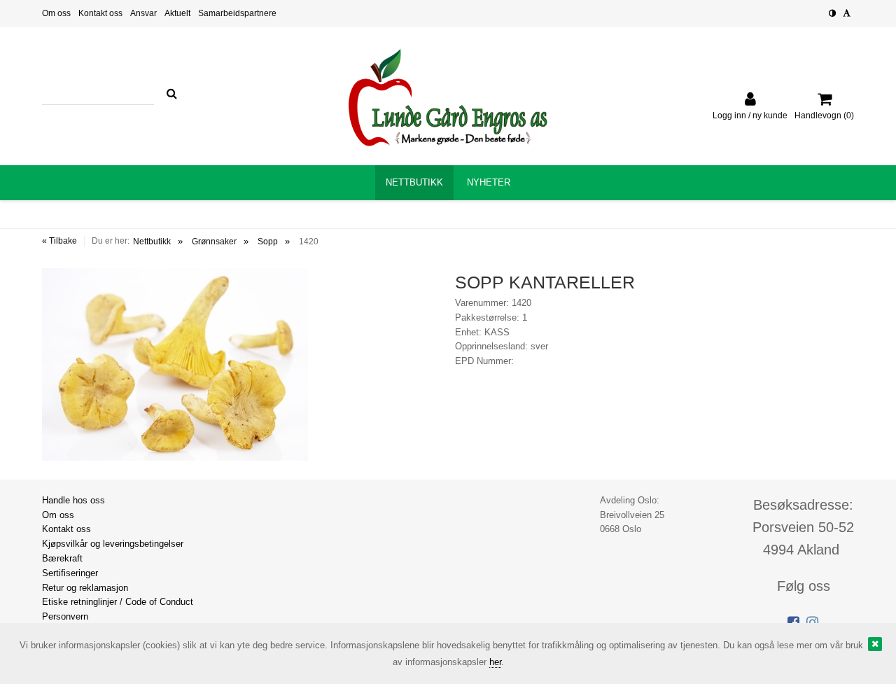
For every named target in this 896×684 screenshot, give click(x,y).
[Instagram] (812, 622)
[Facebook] (793, 622)
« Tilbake (59, 241)
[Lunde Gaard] (448, 97)
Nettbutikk (152, 241)
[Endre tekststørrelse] (846, 13)
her (495, 662)
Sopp (268, 241)
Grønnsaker (214, 241)
